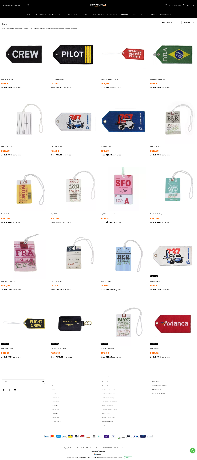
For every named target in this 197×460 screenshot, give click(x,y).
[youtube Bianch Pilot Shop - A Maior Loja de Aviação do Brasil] (15, 390)
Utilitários (71, 14)
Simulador (124, 14)
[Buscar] (28, 5)
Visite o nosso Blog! (158, 393)
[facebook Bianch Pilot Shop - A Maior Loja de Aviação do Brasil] (9, 390)
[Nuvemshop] (98, 451)
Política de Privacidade (109, 390)
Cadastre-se (177, 5)
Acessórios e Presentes (12, 21)
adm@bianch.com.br (159, 385)
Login (170, 5)
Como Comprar (107, 406)
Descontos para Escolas (109, 410)
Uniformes (84, 14)
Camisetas (97, 14)
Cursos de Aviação (108, 386)
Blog (103, 425)
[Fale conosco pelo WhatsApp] (192, 450)
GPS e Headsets (56, 14)
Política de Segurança (109, 394)
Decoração (151, 14)
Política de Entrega (108, 398)
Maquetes (137, 14)
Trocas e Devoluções (108, 418)
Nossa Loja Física (107, 422)
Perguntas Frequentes (109, 402)
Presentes (111, 14)
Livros (28, 14)
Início (3, 21)
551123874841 (156, 381)
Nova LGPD (106, 414)
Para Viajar (23, 21)
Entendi (128, 457)
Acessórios (40, 14)
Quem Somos (106, 382)
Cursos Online (165, 14)
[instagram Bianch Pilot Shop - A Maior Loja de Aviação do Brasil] (4, 390)
